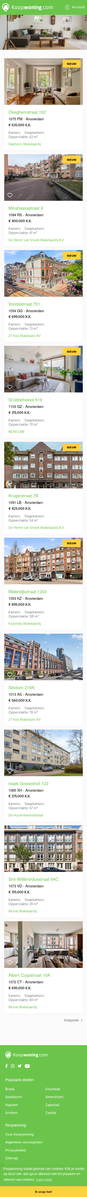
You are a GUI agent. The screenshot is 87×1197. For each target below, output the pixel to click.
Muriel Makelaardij (22, 911)
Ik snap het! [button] (43, 1191)
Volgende (72, 1020)
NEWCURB (16, 432)
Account (78, 7)
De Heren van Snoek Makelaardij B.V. (36, 240)
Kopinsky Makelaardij (24, 624)
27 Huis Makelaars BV (24, 336)
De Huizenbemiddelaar (26, 815)
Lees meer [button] (44, 1179)
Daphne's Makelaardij (24, 144)
